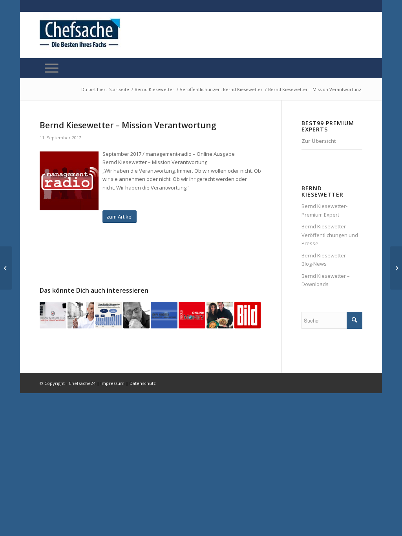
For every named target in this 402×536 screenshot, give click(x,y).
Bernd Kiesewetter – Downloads (326, 280)
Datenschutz (143, 383)
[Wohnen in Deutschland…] (108, 315)
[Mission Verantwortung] (164, 315)
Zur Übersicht (319, 140)
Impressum (112, 383)
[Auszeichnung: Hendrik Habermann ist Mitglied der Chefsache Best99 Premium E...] (6, 268)
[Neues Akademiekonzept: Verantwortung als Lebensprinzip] (81, 315)
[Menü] (52, 68)
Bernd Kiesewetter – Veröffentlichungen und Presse (330, 235)
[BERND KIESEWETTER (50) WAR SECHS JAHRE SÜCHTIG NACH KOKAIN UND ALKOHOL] (247, 315)
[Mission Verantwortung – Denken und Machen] (53, 315)
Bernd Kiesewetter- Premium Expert (324, 210)
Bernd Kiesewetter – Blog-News (326, 259)
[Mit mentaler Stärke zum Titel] (219, 315)
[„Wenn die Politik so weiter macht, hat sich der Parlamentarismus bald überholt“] (136, 315)
